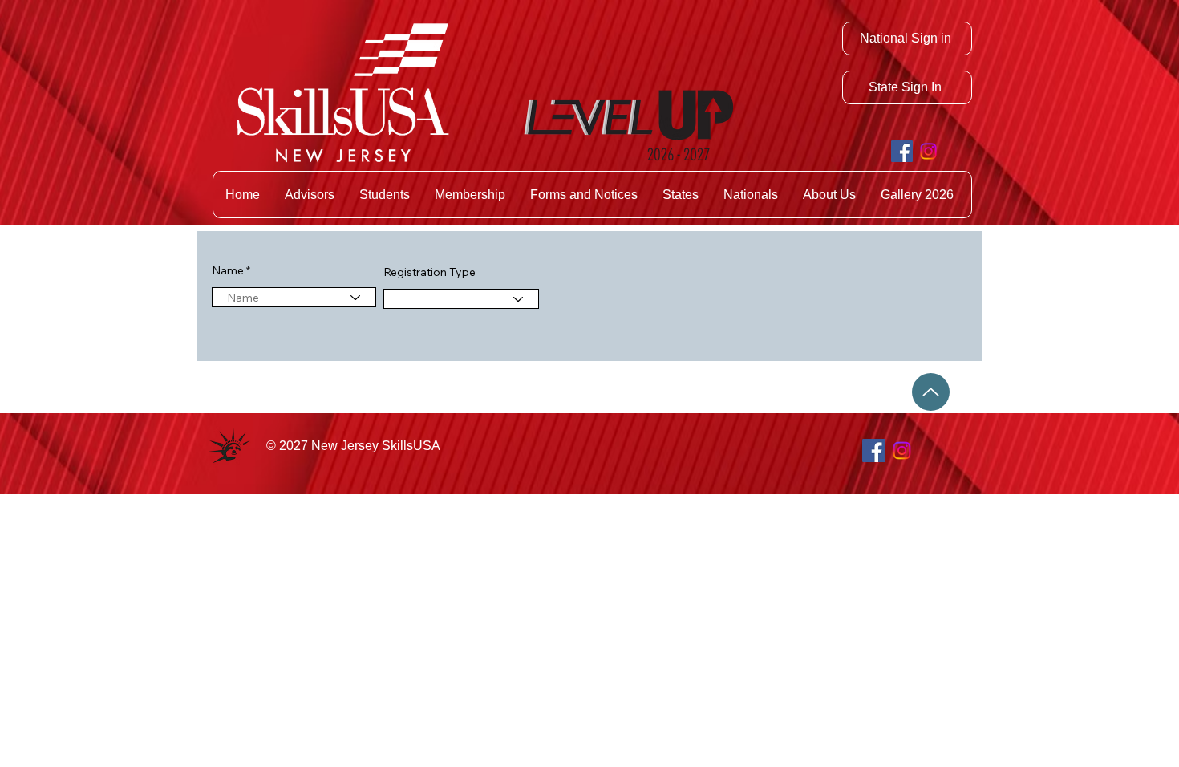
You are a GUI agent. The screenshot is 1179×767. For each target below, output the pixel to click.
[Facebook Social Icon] (902, 151)
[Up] (931, 392)
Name (228, 270)
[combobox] (294, 297)
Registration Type (429, 272)
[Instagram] (928, 151)
